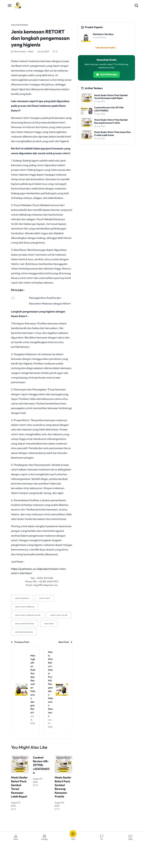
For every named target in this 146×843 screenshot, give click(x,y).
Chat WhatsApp (108, 74)
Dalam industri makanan (25, 61)
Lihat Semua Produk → (106, 47)
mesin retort (44, 598)
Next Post (63, 642)
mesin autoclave (22, 598)
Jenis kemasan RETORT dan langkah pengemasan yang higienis (40, 38)
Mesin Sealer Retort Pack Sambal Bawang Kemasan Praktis (63, 787)
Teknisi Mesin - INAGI (23, 51)
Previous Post (21, 642)
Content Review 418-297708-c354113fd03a (41, 765)
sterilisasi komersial (24, 632)
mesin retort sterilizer (24, 623)
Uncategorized (19, 25)
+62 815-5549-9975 (48, 581)
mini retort (49, 623)
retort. (15, 540)
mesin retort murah (58, 615)
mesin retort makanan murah (27, 615)
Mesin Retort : (19, 316)
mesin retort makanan (24, 606)
